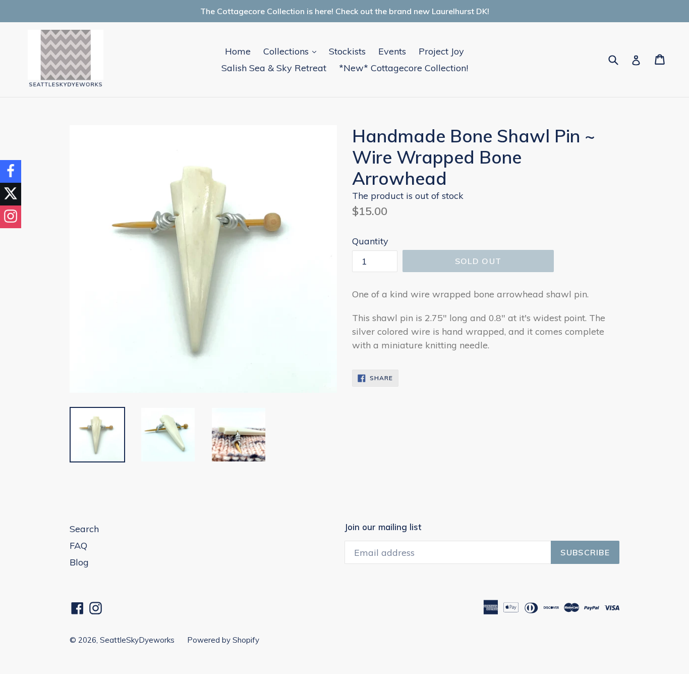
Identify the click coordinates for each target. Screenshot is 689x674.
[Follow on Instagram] (10, 216)
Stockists (347, 51)
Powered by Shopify (223, 640)
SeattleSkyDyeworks (137, 640)
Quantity (370, 241)
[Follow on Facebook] (10, 171)
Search (84, 529)
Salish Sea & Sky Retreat (273, 68)
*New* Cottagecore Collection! (403, 68)
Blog (79, 562)
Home (238, 51)
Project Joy (441, 51)
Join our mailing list (382, 527)
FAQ (78, 545)
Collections (292, 51)
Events (392, 51)
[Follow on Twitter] (10, 194)
